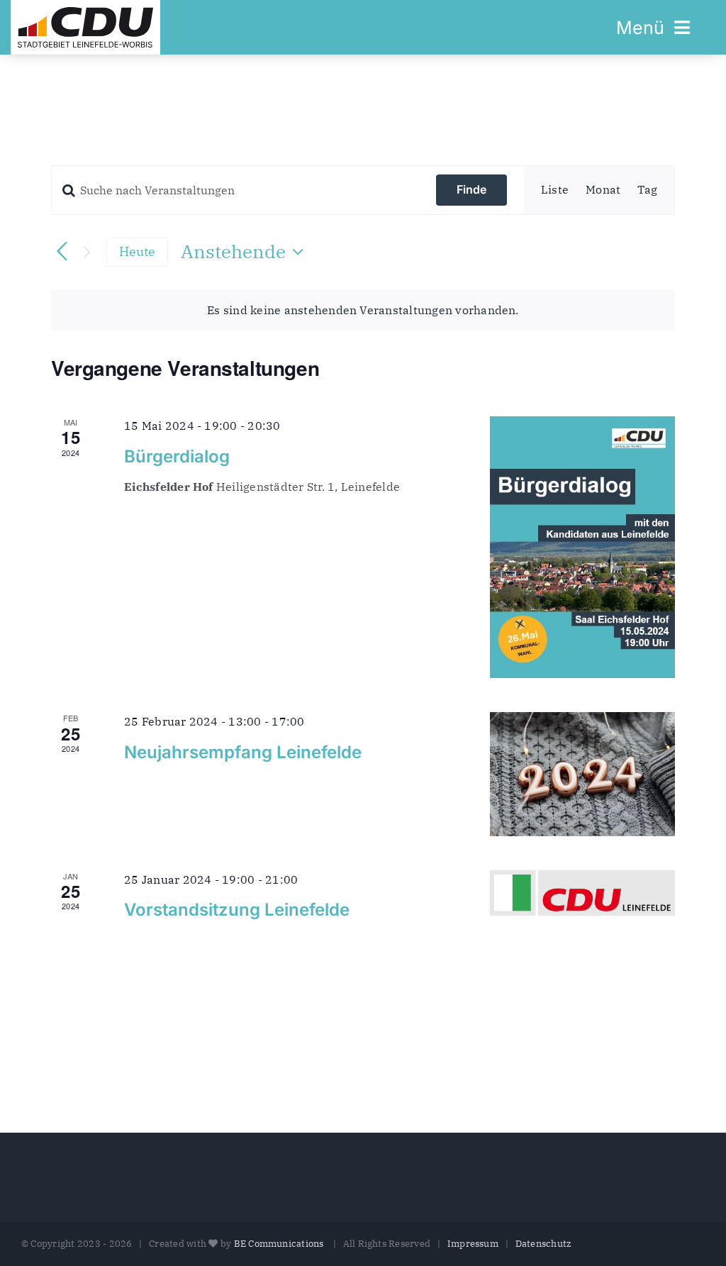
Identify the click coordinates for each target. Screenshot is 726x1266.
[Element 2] (85, 13)
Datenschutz (543, 1244)
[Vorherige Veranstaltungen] (62, 252)
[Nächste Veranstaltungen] (87, 252)
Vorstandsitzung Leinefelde (237, 909)
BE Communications (280, 1244)
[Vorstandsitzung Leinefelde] (582, 893)
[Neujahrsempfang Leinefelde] (582, 773)
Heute (137, 251)
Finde (471, 189)
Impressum (472, 1244)
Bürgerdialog (177, 456)
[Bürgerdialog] (582, 547)
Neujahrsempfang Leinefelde (243, 752)
